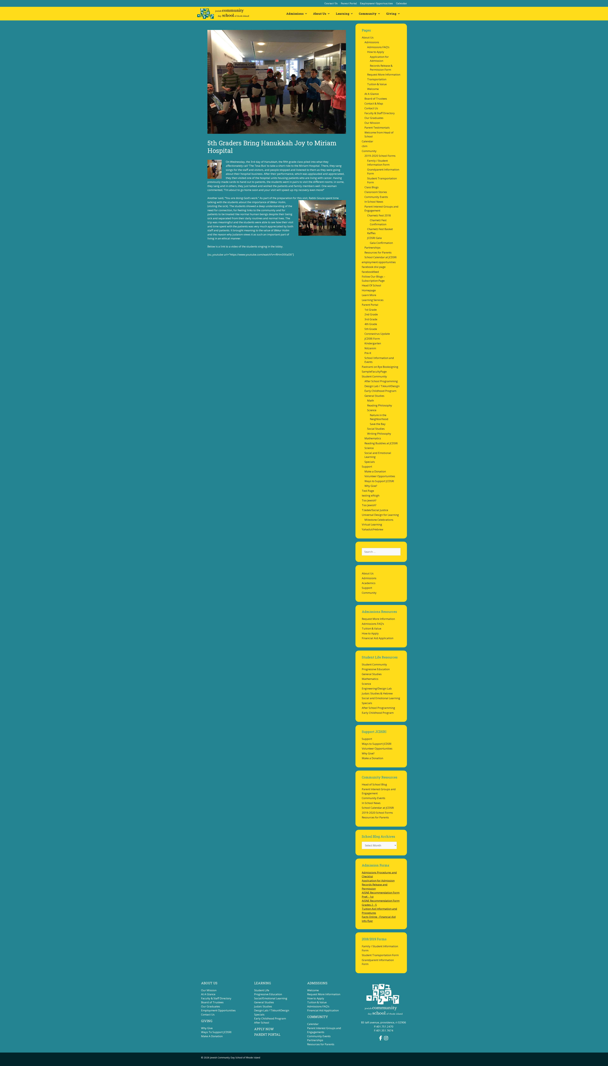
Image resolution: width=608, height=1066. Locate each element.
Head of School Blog (374, 784)
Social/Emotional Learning (270, 998)
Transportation (376, 79)
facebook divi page (374, 267)
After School (261, 1022)
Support (367, 466)
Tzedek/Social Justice (375, 510)
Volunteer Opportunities (379, 476)
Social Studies (376, 428)
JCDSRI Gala (374, 238)
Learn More (369, 295)
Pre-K (367, 353)
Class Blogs (371, 187)
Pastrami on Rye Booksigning (380, 367)
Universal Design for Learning (380, 515)
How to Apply (375, 52)
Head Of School (371, 285)
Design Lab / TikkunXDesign (381, 386)
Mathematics (372, 438)
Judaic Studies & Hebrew (377, 693)
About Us (319, 14)
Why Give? (370, 486)
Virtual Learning (372, 524)
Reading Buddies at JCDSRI (381, 443)
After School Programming (381, 381)
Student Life (261, 990)
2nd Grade (371, 314)
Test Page (368, 491)
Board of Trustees (375, 98)
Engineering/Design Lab (377, 688)
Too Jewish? (369, 500)
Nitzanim (370, 348)
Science (371, 410)
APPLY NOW (264, 1029)
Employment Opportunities (376, 3)
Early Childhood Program (380, 391)
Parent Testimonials (377, 127)
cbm (364, 146)
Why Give (207, 1028)
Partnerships (372, 247)
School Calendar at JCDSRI (380, 257)
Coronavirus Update (377, 333)
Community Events (376, 197)
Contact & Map (373, 103)
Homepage (369, 290)
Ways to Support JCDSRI (379, 481)
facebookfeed (370, 272)
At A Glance (371, 94)
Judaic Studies (263, 1006)
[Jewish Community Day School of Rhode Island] (224, 13)
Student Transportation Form (380, 955)
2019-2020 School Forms (380, 156)
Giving (391, 14)
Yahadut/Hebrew (372, 529)
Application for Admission (378, 880)
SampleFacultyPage (374, 371)
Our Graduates (373, 118)
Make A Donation (212, 1036)
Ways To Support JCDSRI (216, 1032)
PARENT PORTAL (267, 1034)
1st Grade (370, 309)
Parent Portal (349, 3)
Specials (369, 462)
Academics (368, 583)
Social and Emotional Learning (381, 698)
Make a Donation (375, 471)
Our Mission (372, 123)
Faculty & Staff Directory (379, 113)
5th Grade (370, 329)
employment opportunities (379, 262)
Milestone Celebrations (378, 520)
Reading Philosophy (379, 405)
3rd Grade (370, 319)
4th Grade (370, 324)
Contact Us (331, 3)
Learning (342, 14)
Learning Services (372, 300)
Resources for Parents (378, 252)
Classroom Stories (375, 192)
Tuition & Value (377, 84)
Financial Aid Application (377, 638)
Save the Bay (378, 424)
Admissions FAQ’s (378, 47)
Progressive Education (376, 669)
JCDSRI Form (372, 338)
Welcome (373, 89)
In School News (373, 201)
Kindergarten (372, 343)
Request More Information (383, 74)
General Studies (374, 396)
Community (368, 14)
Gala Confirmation (381, 243)
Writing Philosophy (379, 433)
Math (370, 400)
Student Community (374, 376)
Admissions (295, 14)
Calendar (401, 3)
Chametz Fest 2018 (379, 215)
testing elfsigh (370, 495)
